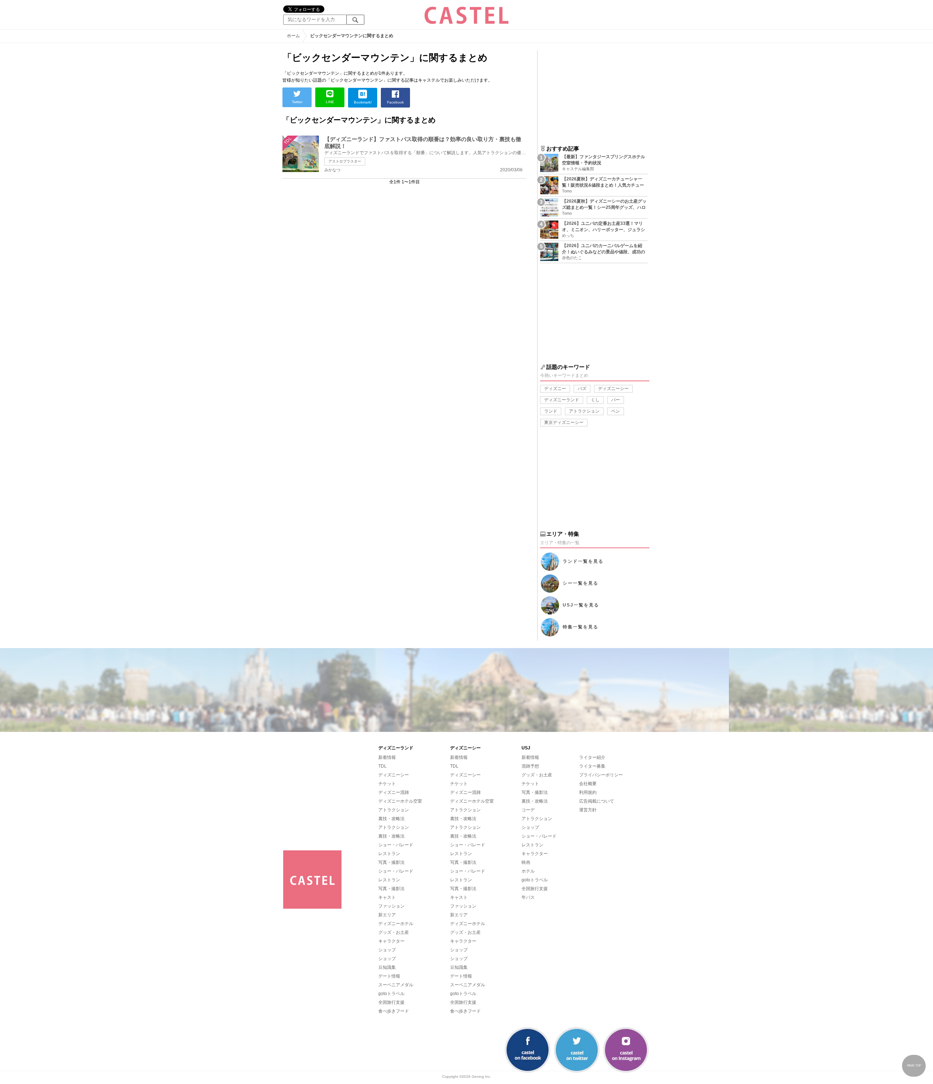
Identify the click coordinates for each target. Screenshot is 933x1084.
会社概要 (588, 783)
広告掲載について (596, 801)
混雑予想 (530, 766)
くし (595, 399)
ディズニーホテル (395, 923)
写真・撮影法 (391, 862)
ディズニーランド (561, 399)
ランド (550, 411)
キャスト (387, 897)
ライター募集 (592, 766)
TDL (382, 766)
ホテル (528, 871)
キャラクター (391, 941)
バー (615, 399)
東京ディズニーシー (563, 422)
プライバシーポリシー (601, 774)
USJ (581, 605)
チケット (387, 783)
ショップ (387, 949)
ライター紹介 (592, 757)
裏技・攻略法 (391, 818)
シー (580, 583)
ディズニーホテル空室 (400, 801)
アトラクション (584, 411)
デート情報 (389, 976)
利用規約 (588, 792)
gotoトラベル (391, 993)
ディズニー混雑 (393, 792)
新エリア (387, 914)
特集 (580, 626)
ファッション (391, 906)
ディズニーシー (613, 388)
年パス (528, 897)
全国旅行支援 (391, 1002)
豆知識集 (387, 967)
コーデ (528, 809)
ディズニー (555, 388)
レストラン (389, 853)
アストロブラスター (344, 161)
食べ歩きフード (393, 1011)
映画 (526, 862)
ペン (615, 411)
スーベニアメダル (395, 984)
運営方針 (588, 809)
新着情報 (387, 757)
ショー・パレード (395, 844)
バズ (582, 388)
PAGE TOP (914, 1065)
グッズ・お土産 (393, 932)
